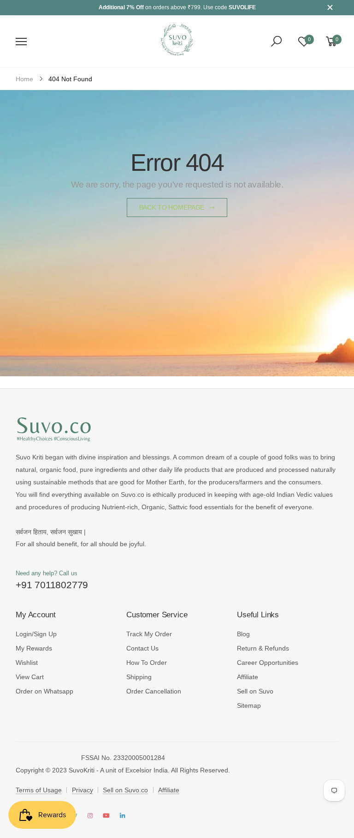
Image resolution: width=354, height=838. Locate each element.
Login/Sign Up (36, 634)
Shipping (139, 677)
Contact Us (142, 648)
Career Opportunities (267, 662)
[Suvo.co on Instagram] (90, 816)
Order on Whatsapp (44, 691)
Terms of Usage (39, 790)
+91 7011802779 (52, 584)
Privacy (82, 790)
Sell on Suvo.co (125, 790)
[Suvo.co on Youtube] (106, 816)
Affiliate (247, 677)
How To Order (146, 662)
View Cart (30, 677)
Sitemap (249, 705)
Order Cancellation (153, 691)
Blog (243, 634)
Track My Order (149, 634)
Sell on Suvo (255, 691)
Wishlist (27, 662)
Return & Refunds (263, 648)
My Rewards (34, 648)
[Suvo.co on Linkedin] (122, 816)
